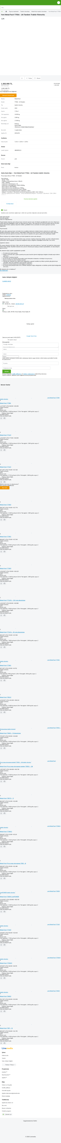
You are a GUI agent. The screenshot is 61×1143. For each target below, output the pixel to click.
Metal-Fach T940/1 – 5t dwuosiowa (10, 733)
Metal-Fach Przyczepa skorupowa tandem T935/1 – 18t (16, 766)
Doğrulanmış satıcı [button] (7, 293)
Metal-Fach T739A (5, 403)
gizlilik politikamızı (16, 374)
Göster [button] (13, 304)
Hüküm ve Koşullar (7, 1085)
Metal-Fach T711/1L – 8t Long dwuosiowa (12, 632)
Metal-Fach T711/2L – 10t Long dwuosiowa (12, 600)
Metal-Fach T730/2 (5, 504)
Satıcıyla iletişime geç (8, 95)
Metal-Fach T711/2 (5, 467)
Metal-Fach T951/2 (5, 697)
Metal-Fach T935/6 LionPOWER (9, 896)
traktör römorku (19, 105)
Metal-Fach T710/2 (5, 930)
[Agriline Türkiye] (10, 2)
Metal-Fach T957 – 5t (6, 1028)
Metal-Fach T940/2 (5, 996)
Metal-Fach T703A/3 (6, 963)
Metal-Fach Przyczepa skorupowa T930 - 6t (13, 863)
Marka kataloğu (6, 1096)
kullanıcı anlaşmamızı (29, 374)
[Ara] (58, 7)
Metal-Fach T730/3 (5, 568)
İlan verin (4, 487)
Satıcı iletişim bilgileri (7, 1061)
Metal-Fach (17, 98)
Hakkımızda (5, 1055)
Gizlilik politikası (6, 1087)
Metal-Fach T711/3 (5, 435)
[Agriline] (6, 11)
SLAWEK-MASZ (6, 281)
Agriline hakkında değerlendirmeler (11, 1093)
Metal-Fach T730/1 (5, 536)
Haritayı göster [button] (30, 324)
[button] (58, 2)
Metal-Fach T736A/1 (6, 831)
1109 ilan (8, 294)
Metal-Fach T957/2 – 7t (7, 798)
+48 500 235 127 (19, 304)
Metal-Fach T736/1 (5, 665)
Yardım (4, 1058)
